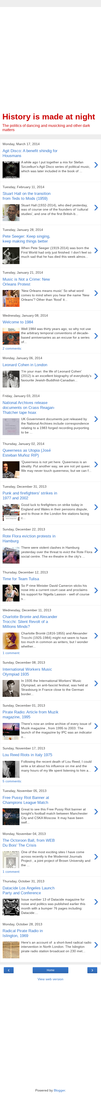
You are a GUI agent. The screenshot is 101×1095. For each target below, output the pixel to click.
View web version (50, 979)
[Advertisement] (50, 57)
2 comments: (12, 348)
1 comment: (11, 653)
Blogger (59, 1090)
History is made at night (48, 116)
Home (50, 970)
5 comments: (12, 781)
